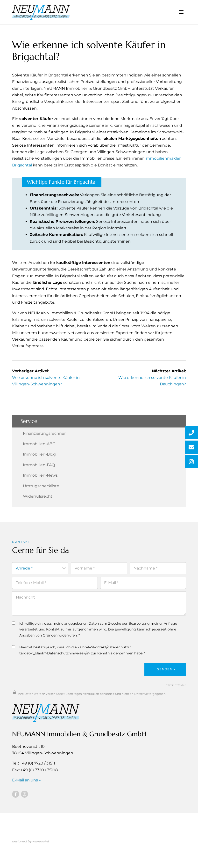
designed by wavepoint (30, 841)
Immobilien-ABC (39, 444)
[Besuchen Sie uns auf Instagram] (24, 794)
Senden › (166, 669)
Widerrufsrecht (37, 496)
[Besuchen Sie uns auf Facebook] (15, 794)
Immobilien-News (40, 475)
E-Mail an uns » (26, 780)
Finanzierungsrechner (44, 433)
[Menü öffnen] (181, 12)
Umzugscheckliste (41, 486)
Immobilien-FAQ (39, 465)
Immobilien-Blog (39, 454)
